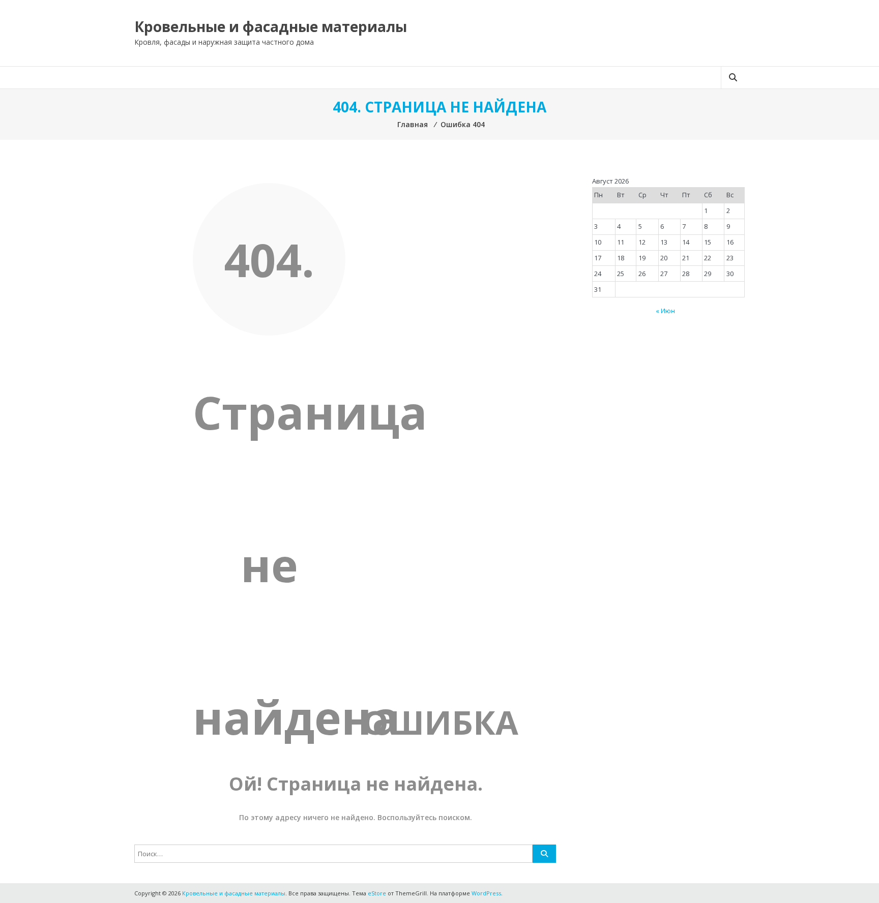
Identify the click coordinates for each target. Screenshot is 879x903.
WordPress (486, 893)
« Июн (665, 310)
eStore (377, 893)
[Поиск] (544, 854)
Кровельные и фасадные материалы (270, 26)
